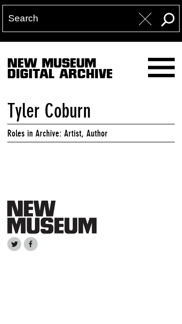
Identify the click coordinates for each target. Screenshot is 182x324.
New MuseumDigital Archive (60, 70)
